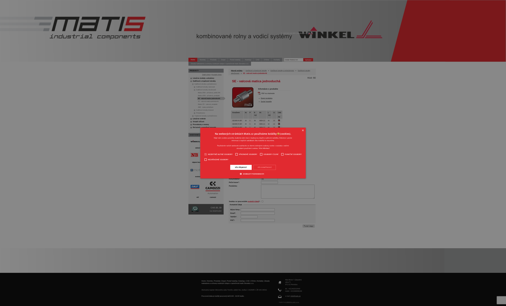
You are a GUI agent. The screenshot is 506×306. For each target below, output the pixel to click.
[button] (253, 174)
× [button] (303, 130)
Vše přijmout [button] (241, 167)
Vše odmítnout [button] (265, 167)
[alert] (253, 153)
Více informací (264, 148)
